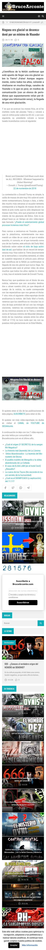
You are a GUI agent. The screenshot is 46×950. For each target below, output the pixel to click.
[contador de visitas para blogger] (23, 568)
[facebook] (5, 487)
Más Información (30, 945)
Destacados (9, 643)
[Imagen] (23, 648)
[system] (39, 16)
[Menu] (3, 16)
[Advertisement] (23, 149)
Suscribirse (23, 602)
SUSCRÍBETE (19, 414)
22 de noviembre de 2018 (24, 188)
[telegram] (28, 487)
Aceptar (14, 945)
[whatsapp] (20, 487)
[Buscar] (43, 16)
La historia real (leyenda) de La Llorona (22, 450)
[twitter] (13, 487)
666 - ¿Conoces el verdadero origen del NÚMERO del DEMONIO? (21, 665)
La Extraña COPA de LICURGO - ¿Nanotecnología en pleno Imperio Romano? (27, 23)
